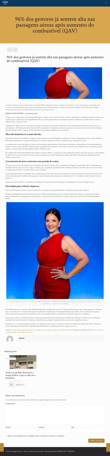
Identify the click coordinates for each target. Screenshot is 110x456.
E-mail (41, 427)
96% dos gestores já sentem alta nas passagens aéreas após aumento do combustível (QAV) (42, 330)
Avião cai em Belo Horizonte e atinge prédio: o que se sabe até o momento (20, 375)
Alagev (39, 190)
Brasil (75, 326)
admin (21, 338)
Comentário (10, 404)
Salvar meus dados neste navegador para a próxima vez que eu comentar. (36, 436)
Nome (8, 427)
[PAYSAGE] (5, 3)
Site (72, 427)
